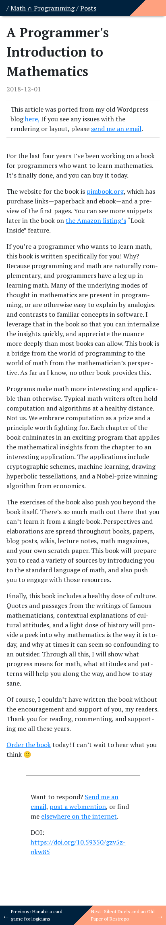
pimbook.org (105, 191)
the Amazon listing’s (96, 220)
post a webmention (78, 806)
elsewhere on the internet (79, 816)
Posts (88, 8)
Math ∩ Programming (42, 8)
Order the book (28, 744)
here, (32, 118)
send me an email (116, 128)
